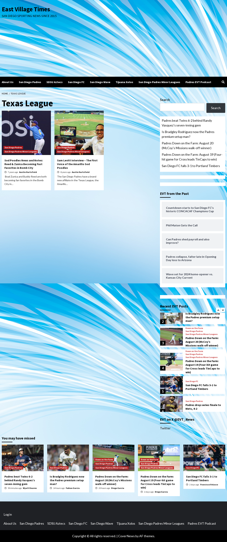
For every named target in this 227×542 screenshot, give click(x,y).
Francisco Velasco (209, 484)
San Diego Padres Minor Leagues (159, 82)
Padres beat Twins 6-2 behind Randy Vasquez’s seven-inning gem (187, 122)
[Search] (223, 82)
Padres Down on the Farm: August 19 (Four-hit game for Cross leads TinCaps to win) (192, 157)
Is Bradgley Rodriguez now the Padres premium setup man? (188, 134)
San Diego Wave (100, 82)
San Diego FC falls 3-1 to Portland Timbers (191, 166)
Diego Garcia (117, 488)
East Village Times (26, 9)
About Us (7, 82)
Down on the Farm (194, 328)
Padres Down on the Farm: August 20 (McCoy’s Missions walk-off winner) (187, 145)
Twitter (165, 428)
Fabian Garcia (73, 488)
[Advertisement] (113, 50)
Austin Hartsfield (28, 172)
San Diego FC (76, 82)
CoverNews (126, 536)
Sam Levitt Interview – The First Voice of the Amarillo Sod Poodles (77, 164)
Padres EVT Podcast (198, 82)
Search (165, 100)
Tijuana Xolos (124, 82)
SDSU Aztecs (54, 82)
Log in (8, 514)
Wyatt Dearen (30, 488)
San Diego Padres (30, 82)
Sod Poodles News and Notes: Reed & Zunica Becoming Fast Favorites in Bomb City (23, 164)
